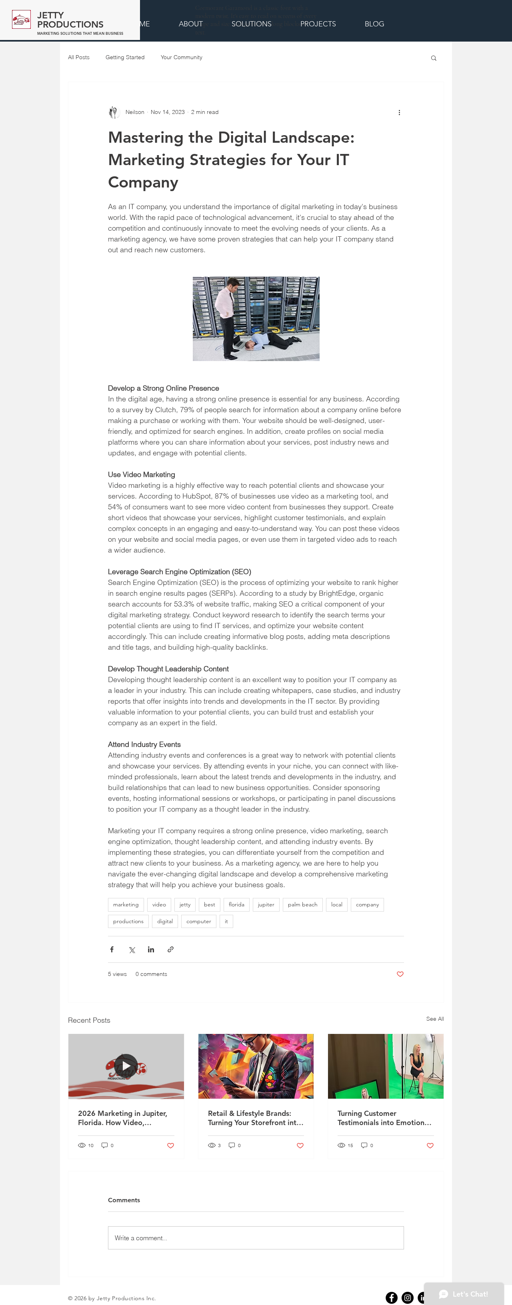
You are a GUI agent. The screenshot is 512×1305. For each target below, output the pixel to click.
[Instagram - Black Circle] (408, 1298)
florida (236, 904)
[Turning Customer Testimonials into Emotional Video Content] (386, 1066)
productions (128, 921)
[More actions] (399, 112)
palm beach (303, 904)
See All (435, 1018)
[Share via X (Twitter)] (131, 949)
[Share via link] (170, 949)
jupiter (266, 904)
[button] (434, 57)
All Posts (79, 57)
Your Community (181, 57)
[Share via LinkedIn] (151, 949)
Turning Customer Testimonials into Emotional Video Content (384, 1118)
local (336, 904)
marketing (126, 904)
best (209, 904)
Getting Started (125, 57)
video (159, 904)
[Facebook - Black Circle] (392, 1298)
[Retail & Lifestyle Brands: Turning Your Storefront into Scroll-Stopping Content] (256, 1066)
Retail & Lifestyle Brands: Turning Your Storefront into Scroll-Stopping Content (254, 1118)
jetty (185, 904)
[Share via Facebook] (112, 949)
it (226, 921)
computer (198, 921)
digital (165, 921)
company (367, 904)
